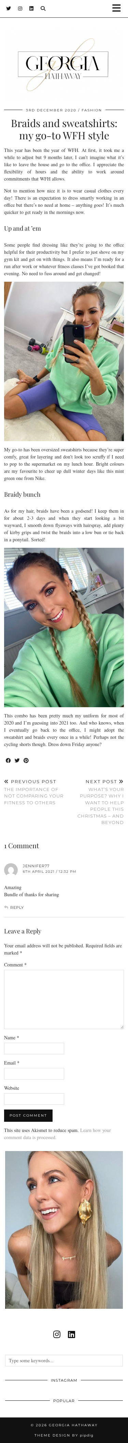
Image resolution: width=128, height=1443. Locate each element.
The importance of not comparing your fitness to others (33, 792)
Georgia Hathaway (73, 1425)
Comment (15, 964)
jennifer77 (36, 866)
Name (11, 1037)
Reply (17, 907)
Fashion (92, 110)
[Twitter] (8, 8)
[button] (119, 8)
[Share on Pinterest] (26, 761)
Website (11, 1088)
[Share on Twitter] (17, 761)
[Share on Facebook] (8, 761)
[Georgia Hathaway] (64, 54)
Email (11, 1062)
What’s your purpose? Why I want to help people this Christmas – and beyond (100, 802)
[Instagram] (20, 8)
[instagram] (56, 1334)
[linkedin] (71, 1334)
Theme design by (64, 1435)
